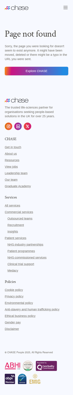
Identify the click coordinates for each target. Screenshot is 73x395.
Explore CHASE (36, 71)
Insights (12, 231)
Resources (12, 160)
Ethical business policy (20, 316)
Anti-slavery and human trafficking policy (32, 309)
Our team (11, 179)
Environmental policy (19, 303)
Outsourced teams (19, 218)
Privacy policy (14, 296)
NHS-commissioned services (27, 257)
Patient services (15, 238)
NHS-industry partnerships (25, 244)
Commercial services (19, 212)
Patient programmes (21, 251)
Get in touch (13, 147)
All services (12, 205)
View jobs (11, 166)
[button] (64, 7)
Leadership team (16, 173)
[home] (17, 7)
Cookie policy (14, 290)
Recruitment (15, 225)
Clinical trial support (20, 264)
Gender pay (13, 322)
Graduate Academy (18, 186)
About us (11, 153)
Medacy (12, 270)
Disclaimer (12, 329)
